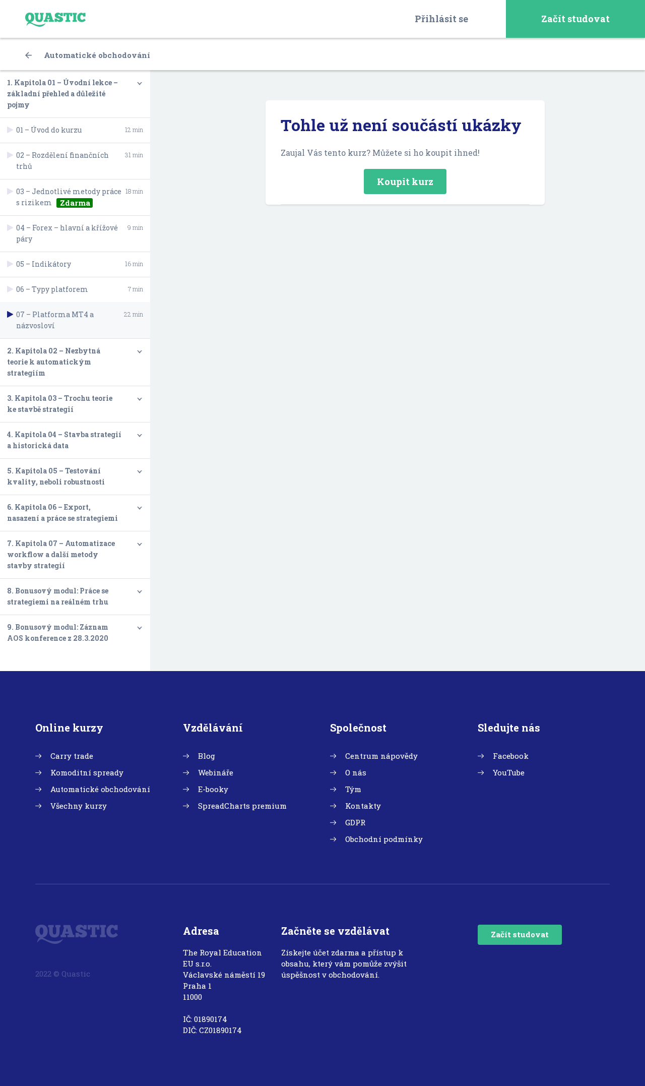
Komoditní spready (86, 772)
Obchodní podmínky (384, 839)
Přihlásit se (441, 19)
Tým (353, 789)
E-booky (213, 789)
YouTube (509, 772)
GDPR (355, 822)
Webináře (215, 772)
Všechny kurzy (78, 806)
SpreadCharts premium (242, 806)
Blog (206, 756)
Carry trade (71, 756)
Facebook (511, 756)
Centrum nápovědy (381, 756)
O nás (355, 772)
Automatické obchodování (96, 55)
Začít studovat (575, 19)
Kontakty (363, 806)
